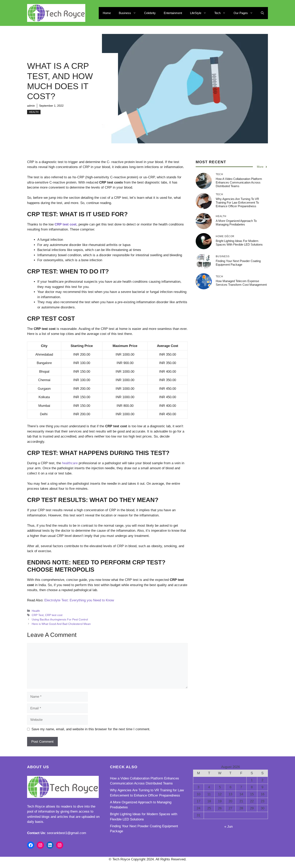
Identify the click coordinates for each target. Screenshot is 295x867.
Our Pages (241, 13)
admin (31, 105)
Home (107, 13)
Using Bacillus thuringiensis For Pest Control (60, 619)
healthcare (70, 463)
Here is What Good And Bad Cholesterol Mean (61, 623)
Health (34, 112)
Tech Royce (36, 806)
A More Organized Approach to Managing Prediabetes (236, 222)
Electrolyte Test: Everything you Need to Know (79, 600)
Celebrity (150, 13)
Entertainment (173, 13)
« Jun (228, 826)
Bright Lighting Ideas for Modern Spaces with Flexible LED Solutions (239, 242)
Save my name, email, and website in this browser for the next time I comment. (91, 729)
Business (125, 13)
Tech (217, 13)
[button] (262, 13)
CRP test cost (53, 615)
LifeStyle (195, 13)
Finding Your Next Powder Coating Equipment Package (238, 262)
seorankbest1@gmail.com (66, 833)
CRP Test (38, 615)
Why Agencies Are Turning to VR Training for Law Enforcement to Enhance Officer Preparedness (237, 202)
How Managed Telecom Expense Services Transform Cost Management (241, 282)
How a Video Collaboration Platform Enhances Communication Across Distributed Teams (239, 182)
